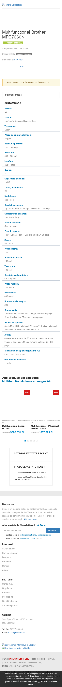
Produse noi (7, 596)
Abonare (52, 530)
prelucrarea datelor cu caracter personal (35, 535)
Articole (5, 570)
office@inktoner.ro (16, 632)
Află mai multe (30, 519)
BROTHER (18, 59)
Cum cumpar (8, 548)
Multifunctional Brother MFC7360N (32, 472)
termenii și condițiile (27, 538)
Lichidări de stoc (9, 600)
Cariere (5, 565)
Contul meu (7, 583)
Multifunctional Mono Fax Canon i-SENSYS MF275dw (46, 427)
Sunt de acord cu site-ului (24, 538)
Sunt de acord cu (28, 535)
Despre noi (7, 557)
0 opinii (20, 66)
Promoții (6, 592)
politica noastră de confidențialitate (21, 681)
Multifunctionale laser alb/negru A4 (18, 422)
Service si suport (10, 552)
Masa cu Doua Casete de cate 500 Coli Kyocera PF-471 (30, 478)
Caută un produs (10, 605)
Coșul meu (7, 588)
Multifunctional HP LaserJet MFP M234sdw (18, 427)
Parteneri (6, 561)
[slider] (8, 66)
